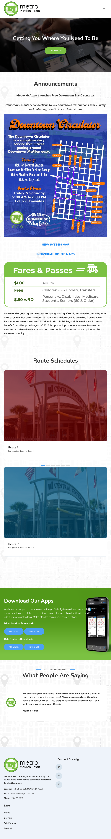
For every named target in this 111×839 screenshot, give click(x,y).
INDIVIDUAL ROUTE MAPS (55, 254)
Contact (8, 828)
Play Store (34, 631)
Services (8, 817)
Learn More (55, 50)
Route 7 (13, 544)
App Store (14, 631)
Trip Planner (10, 823)
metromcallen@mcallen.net (22, 793)
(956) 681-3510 (17, 798)
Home (7, 812)
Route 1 (13, 447)
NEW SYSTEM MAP (55, 244)
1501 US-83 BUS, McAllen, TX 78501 (28, 789)
